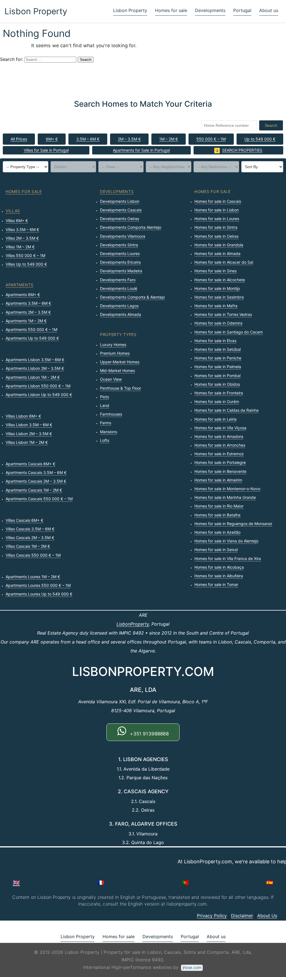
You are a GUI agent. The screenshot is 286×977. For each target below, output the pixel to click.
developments (117, 191)
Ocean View (111, 379)
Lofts (104, 440)
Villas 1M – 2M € (20, 246)
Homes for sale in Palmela (217, 366)
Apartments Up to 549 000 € (32, 338)
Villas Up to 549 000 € (26, 264)
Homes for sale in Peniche (217, 358)
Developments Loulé (118, 288)
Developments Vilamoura (122, 236)
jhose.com (192, 967)
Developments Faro (117, 279)
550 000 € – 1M (211, 139)
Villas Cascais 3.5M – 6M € (30, 528)
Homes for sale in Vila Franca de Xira (227, 558)
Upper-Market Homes (119, 361)
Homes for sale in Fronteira (218, 392)
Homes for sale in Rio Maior (219, 506)
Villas (13, 210)
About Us (267, 915)
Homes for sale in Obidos (217, 384)
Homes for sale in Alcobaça (219, 567)
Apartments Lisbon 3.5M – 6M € (35, 359)
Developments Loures (120, 253)
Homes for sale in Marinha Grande (225, 497)
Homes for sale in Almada (217, 253)
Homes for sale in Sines (215, 270)
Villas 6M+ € (17, 220)
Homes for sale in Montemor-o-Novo (227, 488)
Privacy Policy (212, 915)
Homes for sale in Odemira (218, 323)
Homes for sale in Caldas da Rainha (226, 410)
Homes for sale (171, 10)
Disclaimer (242, 915)
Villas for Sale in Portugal (46, 150)
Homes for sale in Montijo (217, 288)
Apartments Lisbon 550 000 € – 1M (38, 385)
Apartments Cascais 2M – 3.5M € (36, 481)
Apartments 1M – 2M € (26, 320)
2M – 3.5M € (129, 139)
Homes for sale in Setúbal (217, 349)
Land (104, 405)
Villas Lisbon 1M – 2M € (27, 442)
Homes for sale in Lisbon (216, 210)
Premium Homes (115, 353)
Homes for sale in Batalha (217, 515)
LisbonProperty (132, 624)
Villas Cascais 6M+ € (24, 520)
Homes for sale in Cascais (217, 201)
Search (271, 125)
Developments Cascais (121, 210)
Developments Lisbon (119, 201)
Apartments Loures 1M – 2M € (33, 576)
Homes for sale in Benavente (220, 471)
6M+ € (52, 139)
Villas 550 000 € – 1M (25, 255)
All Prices (19, 139)
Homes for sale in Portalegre (220, 462)
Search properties (242, 150)
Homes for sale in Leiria (215, 419)
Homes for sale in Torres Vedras (223, 314)
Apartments (20, 284)
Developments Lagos (119, 305)
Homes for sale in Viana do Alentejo (226, 540)
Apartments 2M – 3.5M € (28, 312)
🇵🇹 (185, 882)
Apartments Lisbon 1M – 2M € (33, 377)
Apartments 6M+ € (23, 294)
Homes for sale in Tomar (216, 584)
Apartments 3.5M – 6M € (28, 303)
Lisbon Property (35, 11)
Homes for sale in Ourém (216, 401)
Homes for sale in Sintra (215, 227)
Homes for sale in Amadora (218, 436)
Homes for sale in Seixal (216, 549)
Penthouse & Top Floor (120, 388)
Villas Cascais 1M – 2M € (28, 546)
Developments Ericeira (120, 262)
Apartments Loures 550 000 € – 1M (38, 585)
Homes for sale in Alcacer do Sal (223, 262)
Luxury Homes (113, 344)
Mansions (108, 431)
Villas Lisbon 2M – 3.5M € (29, 433)
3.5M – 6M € (87, 139)
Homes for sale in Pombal (217, 375)
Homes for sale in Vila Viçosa (220, 427)
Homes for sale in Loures (216, 218)
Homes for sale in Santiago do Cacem (228, 332)
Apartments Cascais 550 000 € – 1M (39, 498)
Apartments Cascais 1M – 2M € (34, 490)
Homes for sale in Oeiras (216, 236)
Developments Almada (120, 314)
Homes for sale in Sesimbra (219, 297)
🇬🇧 (16, 882)
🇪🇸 (269, 882)
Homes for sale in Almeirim (218, 480)
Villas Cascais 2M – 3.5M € (30, 537)
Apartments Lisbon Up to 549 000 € (39, 394)
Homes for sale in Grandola (218, 244)
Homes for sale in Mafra (215, 305)
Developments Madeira (121, 270)
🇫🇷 (100, 882)
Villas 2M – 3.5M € (22, 238)
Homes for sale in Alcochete (219, 279)
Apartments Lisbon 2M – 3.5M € (35, 368)
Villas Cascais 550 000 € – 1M (33, 555)
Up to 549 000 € (259, 139)
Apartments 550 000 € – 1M (31, 329)
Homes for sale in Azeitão (217, 532)
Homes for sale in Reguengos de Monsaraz (233, 523)
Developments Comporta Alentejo (130, 227)
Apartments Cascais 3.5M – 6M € (36, 472)
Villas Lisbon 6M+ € (23, 416)
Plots (104, 396)
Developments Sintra (119, 244)
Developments (210, 10)
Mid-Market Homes (117, 370)
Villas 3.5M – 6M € (22, 229)
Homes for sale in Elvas (215, 340)
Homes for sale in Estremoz (219, 453)
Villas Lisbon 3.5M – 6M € (29, 424)
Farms (105, 422)
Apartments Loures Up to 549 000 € (39, 594)
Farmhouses (111, 414)
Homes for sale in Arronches (219, 445)
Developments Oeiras (119, 218)
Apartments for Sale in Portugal (141, 150)
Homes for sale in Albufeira (218, 575)
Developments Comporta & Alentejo (132, 297)
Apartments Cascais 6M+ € (30, 463)
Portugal (242, 10)
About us (268, 10)
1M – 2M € (168, 139)
